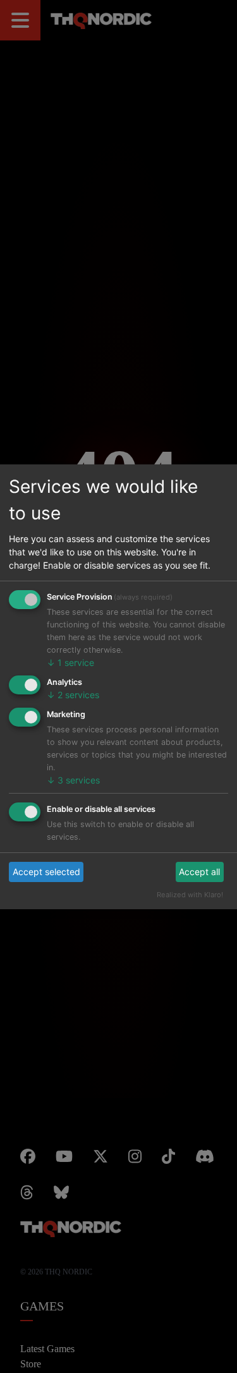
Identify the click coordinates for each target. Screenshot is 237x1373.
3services (73, 780)
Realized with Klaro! (190, 894)
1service (70, 662)
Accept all (199, 871)
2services (73, 694)
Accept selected (46, 871)
